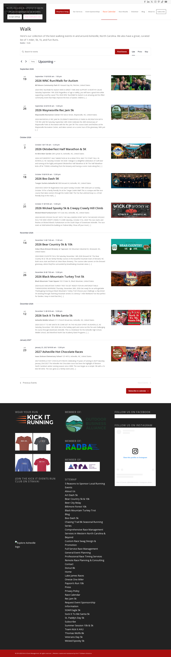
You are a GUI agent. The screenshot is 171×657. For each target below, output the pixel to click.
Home (68, 571)
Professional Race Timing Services (83, 556)
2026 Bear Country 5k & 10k (53, 244)
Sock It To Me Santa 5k (77, 614)
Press (68, 587)
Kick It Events (121, 482)
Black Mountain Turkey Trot (80, 510)
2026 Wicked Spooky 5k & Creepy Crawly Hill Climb (69, 208)
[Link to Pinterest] (159, 1)
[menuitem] (63, 12)
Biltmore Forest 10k (75, 506)
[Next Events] (26, 61)
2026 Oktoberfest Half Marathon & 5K (60, 149)
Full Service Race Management (81, 548)
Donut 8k (70, 568)
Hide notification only (33, 17)
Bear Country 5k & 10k (77, 498)
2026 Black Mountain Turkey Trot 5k (59, 276)
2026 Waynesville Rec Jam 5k (54, 110)
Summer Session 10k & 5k (79, 625)
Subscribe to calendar (137, 391)
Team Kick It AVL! (74, 629)
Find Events (122, 51)
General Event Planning (78, 552)
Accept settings (14, 17)
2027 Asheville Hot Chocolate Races (59, 352)
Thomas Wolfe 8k (74, 633)
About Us (70, 491)
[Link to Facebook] (145, 1)
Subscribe (70, 621)
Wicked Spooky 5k (74, 640)
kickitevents (133, 482)
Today (33, 61)
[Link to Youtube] (166, 1)
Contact (69, 564)
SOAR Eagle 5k (72, 610)
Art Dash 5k (71, 495)
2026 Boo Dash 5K (47, 178)
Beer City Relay (73, 502)
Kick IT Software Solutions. (84, 653)
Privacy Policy (72, 591)
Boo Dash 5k (72, 518)
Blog (67, 514)
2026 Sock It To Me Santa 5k (54, 315)
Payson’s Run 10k (74, 583)
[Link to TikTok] (162, 1)
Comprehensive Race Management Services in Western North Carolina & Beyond (85, 533)
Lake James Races (74, 575)
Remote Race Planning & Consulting (84, 560)
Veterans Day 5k (74, 637)
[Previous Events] (21, 61)
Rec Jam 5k (71, 598)
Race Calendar (72, 594)
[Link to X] (152, 1)
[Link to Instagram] (155, 1)
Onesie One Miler (74, 579)
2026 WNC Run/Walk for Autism (56, 81)
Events (22, 43)
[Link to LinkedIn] (148, 1)
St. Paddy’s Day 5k (74, 617)
